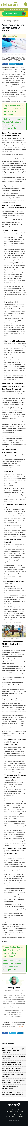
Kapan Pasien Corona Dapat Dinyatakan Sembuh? (13, 28)
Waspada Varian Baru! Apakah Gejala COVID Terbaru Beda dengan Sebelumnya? (13, 1050)
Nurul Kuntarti (12, 36)
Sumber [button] (5, 941)
